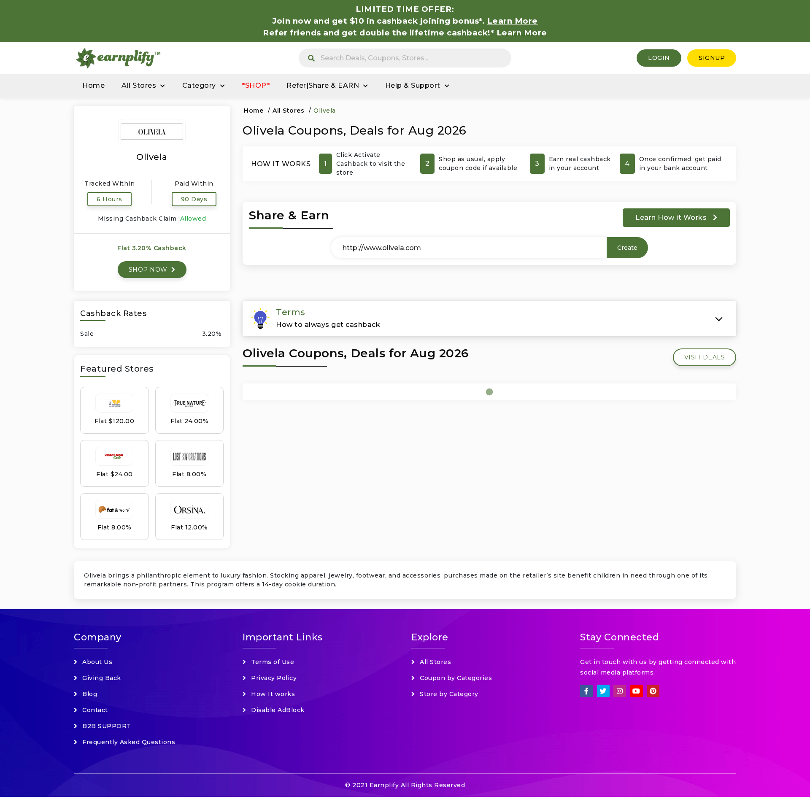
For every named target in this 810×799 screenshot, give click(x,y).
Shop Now (149, 269)
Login (659, 58)
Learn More (522, 33)
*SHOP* (256, 85)
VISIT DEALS (704, 357)
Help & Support (412, 85)
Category (199, 85)
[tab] (489, 318)
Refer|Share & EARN (322, 85)
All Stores (139, 85)
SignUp (712, 58)
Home (93, 85)
